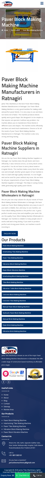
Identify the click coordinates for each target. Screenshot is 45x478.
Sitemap (7, 406)
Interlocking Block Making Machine (15, 276)
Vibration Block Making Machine (14, 264)
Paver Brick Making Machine (13, 325)
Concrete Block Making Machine (14, 295)
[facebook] (3, 382)
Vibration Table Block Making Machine (17, 288)
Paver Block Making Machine (33, 30)
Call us (39, 475)
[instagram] (8, 382)
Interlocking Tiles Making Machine (15, 252)
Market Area (9, 409)
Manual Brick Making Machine (14, 319)
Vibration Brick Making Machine (14, 331)
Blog (5, 401)
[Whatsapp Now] (34, 475)
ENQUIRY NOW (10, 233)
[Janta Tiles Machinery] (7, 4)
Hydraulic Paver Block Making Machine (17, 313)
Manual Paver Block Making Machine (16, 307)
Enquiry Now (6, 475)
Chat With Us (24, 475)
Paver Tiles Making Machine (13, 258)
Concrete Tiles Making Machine (14, 301)
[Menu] (41, 3)
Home (7, 30)
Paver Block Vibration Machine (14, 270)
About (6, 398)
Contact (7, 403)
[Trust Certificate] (35, 374)
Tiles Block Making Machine (13, 282)
